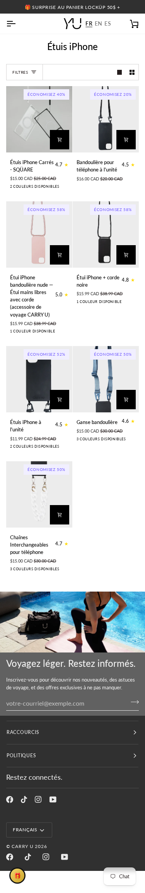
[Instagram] (38, 799)
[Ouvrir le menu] (17, 24)
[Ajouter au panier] (126, 139)
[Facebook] (9, 799)
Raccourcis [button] (23, 732)
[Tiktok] (24, 799)
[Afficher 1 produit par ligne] (119, 72)
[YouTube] (52, 799)
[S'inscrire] (132, 702)
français (25, 829)
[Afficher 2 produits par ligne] (132, 72)
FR (88, 23)
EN (98, 23)
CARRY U (22, 846)
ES (107, 23)
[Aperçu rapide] (59, 139)
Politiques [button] (21, 755)
